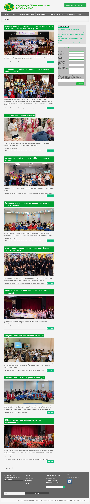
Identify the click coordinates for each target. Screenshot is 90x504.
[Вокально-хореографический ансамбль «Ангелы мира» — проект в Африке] (29, 75)
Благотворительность (56, 14)
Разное (33, 61)
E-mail (60, 54)
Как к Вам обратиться (61, 52)
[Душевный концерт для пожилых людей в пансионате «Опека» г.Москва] (29, 208)
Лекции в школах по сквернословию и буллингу (24, 336)
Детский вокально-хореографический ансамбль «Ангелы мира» (12, 477)
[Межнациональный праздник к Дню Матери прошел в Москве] (29, 163)
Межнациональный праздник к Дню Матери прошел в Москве (27, 159)
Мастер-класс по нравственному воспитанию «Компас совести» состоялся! (27, 249)
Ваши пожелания (63, 68)
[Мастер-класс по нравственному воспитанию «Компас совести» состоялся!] (29, 253)
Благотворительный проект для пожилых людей (24, 378)
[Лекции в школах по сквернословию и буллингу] (29, 339)
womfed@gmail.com (74, 477)
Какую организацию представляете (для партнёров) (62, 61)
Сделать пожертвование (74, 5)
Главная (6, 14)
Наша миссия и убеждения (29, 500)
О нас (13, 14)
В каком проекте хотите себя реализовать (62, 66)
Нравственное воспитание (26, 14)
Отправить (80, 83)
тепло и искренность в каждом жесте (20, 115)
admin (7, 61)
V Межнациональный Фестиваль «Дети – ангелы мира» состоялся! (27, 292)
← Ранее (8, 468)
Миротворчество (42, 14)
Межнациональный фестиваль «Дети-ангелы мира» (71, 32)
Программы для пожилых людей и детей (68, 29)
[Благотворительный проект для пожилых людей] (29, 381)
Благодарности (50, 478)
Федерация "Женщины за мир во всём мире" (33, 6)
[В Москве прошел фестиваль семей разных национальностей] (29, 425)
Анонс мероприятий (11, 459)
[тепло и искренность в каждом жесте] (29, 118)
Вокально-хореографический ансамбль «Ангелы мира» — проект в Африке (28, 70)
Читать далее (50, 61)
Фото (79, 14)
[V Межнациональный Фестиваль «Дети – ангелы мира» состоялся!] (29, 296)
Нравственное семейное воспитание (29, 150)
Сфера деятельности (61, 58)
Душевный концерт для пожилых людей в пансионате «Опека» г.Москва (27, 204)
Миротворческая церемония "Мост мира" (69, 42)
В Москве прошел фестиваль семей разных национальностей (23, 421)
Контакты (27, 483)
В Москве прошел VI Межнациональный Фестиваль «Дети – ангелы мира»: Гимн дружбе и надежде (29, 27)
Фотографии (28, 480)
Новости (29, 61)
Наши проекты (71, 14)
